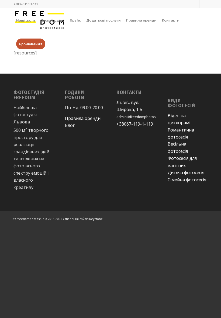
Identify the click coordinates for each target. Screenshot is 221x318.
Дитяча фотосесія (186, 172)
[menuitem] (25, 20)
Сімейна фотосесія (187, 180)
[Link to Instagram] (187, 4)
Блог (70, 125)
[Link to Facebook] (179, 4)
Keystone (95, 219)
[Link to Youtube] (195, 4)
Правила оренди (83, 118)
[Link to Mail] (203, 4)
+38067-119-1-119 (134, 124)
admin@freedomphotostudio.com (144, 116)
